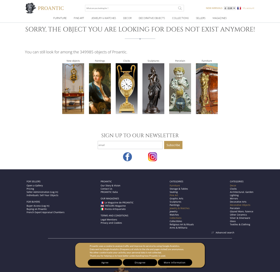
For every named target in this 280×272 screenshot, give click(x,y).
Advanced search (225, 232)
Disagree (140, 262)
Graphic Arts (176, 198)
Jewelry (173, 211)
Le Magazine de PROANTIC (119, 202)
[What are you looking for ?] (180, 8)
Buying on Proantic (37, 209)
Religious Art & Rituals (182, 224)
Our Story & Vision (110, 185)
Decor (127, 18)
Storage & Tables (179, 188)
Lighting (234, 195)
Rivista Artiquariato (115, 209)
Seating (174, 191)
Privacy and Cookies (111, 222)
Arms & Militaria (178, 227)
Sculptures (153, 60)
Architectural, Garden (241, 191)
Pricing (30, 188)
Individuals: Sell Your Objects (42, 195)
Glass (233, 221)
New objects (73, 60)
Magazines (220, 18)
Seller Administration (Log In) (42, 191)
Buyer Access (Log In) (38, 205)
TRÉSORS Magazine (115, 205)
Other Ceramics (238, 214)
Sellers (200, 18)
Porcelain (180, 60)
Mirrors (234, 198)
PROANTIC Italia (109, 191)
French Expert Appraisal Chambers (45, 212)
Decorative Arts (238, 201)
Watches (174, 214)
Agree (105, 262)
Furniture (60, 18)
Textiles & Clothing (240, 224)
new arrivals (214, 8)
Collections (180, 18)
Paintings (100, 60)
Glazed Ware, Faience (241, 211)
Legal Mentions (109, 219)
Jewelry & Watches (103, 18)
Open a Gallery (35, 185)
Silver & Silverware (240, 217)
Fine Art (79, 18)
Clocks (126, 60)
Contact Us (106, 188)
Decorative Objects (152, 18)
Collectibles (176, 221)
